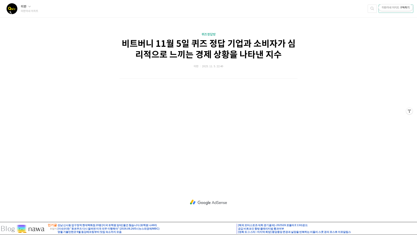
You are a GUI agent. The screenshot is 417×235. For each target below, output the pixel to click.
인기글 (52, 225)
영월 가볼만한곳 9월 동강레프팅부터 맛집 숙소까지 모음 (90, 231)
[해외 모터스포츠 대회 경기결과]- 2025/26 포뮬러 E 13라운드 (273, 225)
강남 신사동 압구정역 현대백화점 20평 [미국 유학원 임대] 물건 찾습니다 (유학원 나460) (107, 225)
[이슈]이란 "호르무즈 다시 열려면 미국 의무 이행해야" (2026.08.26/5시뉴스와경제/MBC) (108, 228)
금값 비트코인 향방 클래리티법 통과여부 (261, 228)
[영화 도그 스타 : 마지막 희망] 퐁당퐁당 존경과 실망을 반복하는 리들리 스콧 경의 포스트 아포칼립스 (294, 231)
